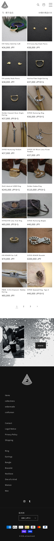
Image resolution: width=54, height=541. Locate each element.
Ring (7, 451)
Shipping (9, 440)
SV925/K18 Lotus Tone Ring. (12, 221)
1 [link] (16, 306)
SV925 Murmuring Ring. (36, 113)
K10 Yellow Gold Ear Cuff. (11, 44)
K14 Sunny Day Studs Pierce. (37, 44)
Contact (8, 423)
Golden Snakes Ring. (34, 186)
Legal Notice (10, 428)
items (7, 395)
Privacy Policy (11, 434)
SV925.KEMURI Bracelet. (36, 255)
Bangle (8, 462)
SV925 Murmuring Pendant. (12, 150)
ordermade (10, 406)
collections (10, 401)
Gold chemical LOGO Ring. (11, 186)
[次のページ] (37, 306)
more (40, 345)
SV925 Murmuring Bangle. (36, 221)
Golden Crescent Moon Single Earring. (12, 114)
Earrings (8, 456)
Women (8, 485)
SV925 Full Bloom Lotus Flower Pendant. (38, 151)
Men (7, 490)
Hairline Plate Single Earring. (37, 79)
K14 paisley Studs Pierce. (11, 79)
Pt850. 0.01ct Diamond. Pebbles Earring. (13, 291)
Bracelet (8, 468)
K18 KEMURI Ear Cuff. (10, 255)
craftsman (9, 412)
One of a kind (11, 479)
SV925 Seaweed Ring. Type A (38, 290)
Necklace (9, 473)
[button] (50, 5)
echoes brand (30, 536)
